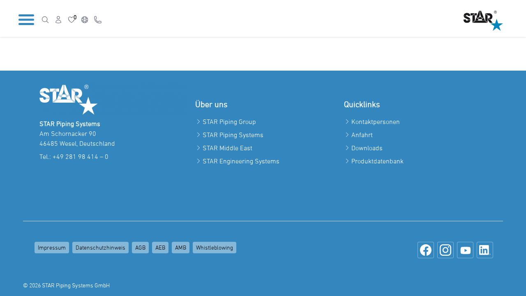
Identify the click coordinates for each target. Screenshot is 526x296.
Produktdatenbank (377, 161)
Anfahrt (362, 134)
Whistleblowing (214, 247)
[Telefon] (98, 19)
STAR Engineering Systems (241, 161)
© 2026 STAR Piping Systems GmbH (66, 285)
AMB (180, 247)
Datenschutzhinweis (100, 247)
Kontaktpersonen (375, 121)
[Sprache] (84, 19)
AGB (140, 247)
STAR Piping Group (229, 121)
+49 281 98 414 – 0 (80, 156)
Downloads (367, 147)
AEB (160, 247)
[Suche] (45, 19)
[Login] (58, 19)
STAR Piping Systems (233, 134)
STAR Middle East (227, 147)
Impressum (52, 247)
